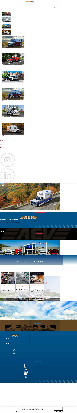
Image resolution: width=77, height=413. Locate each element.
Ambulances (14, 352)
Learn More (3, 29)
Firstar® (1, 121)
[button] (46, 283)
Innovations (1, 140)
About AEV (14, 349)
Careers (14, 356)
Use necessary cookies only (58, 411)
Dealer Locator (1, 147)
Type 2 (1, 69)
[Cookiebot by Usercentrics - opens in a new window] (17, 411)
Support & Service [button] (2, 144)
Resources (1, 141)
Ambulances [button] (1, 10)
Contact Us (17, 328)
